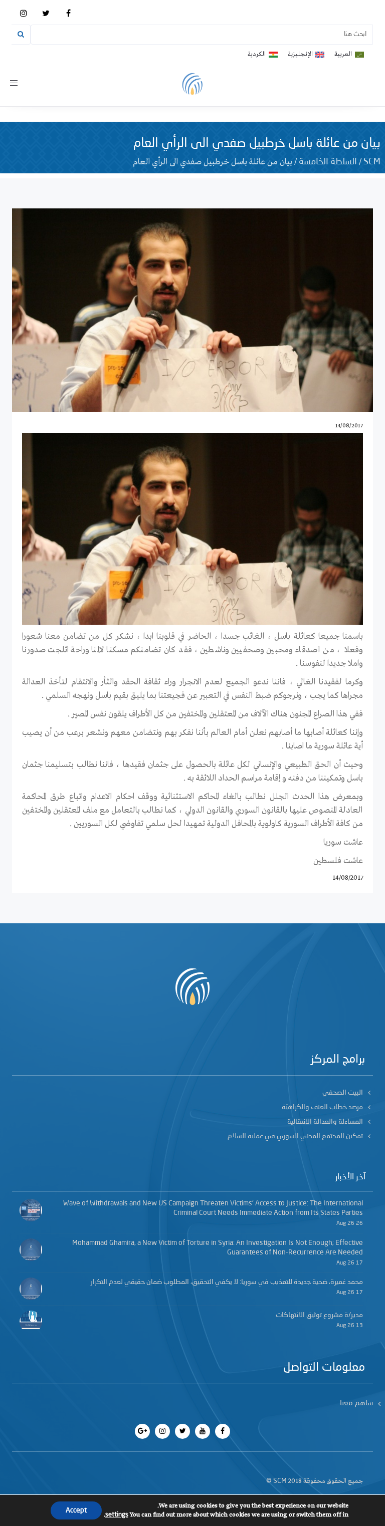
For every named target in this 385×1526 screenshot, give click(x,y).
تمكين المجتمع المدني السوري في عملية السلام (295, 1136)
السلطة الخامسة (328, 161)
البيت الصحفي (342, 1092)
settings (116, 1514)
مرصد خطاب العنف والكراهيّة (322, 1107)
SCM (371, 161)
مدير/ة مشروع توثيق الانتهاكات (319, 1315)
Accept (76, 1510)
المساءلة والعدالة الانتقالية (325, 1121)
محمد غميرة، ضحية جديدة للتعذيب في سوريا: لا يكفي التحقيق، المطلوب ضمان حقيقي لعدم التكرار (227, 1282)
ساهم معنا (356, 1403)
